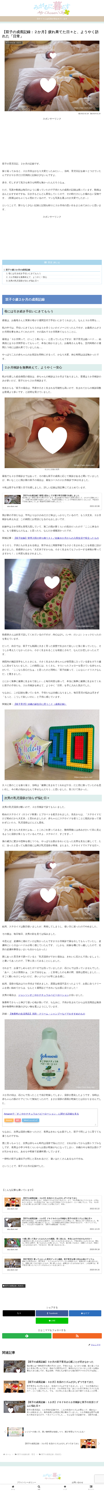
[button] (96, 789)
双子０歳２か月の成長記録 (18, 270)
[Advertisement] (52, 140)
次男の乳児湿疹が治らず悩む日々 (23, 281)
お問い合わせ (77, 1482)
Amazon (9, 1120)
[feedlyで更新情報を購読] (26, 1336)
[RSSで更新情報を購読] (77, 1336)
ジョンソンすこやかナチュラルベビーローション (43, 995)
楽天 (17, 1120)
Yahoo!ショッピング (31, 1120)
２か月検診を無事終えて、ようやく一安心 (27, 277)
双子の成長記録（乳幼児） (15, 1286)
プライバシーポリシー (26, 1482)
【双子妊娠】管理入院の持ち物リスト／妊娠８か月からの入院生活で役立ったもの (56, 538)
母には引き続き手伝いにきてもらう (24, 273)
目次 (50, 262)
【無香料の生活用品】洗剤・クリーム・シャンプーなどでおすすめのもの (47, 1014)
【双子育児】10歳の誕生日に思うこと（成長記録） (40, 704)
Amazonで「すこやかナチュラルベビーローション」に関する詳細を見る (41, 1114)
